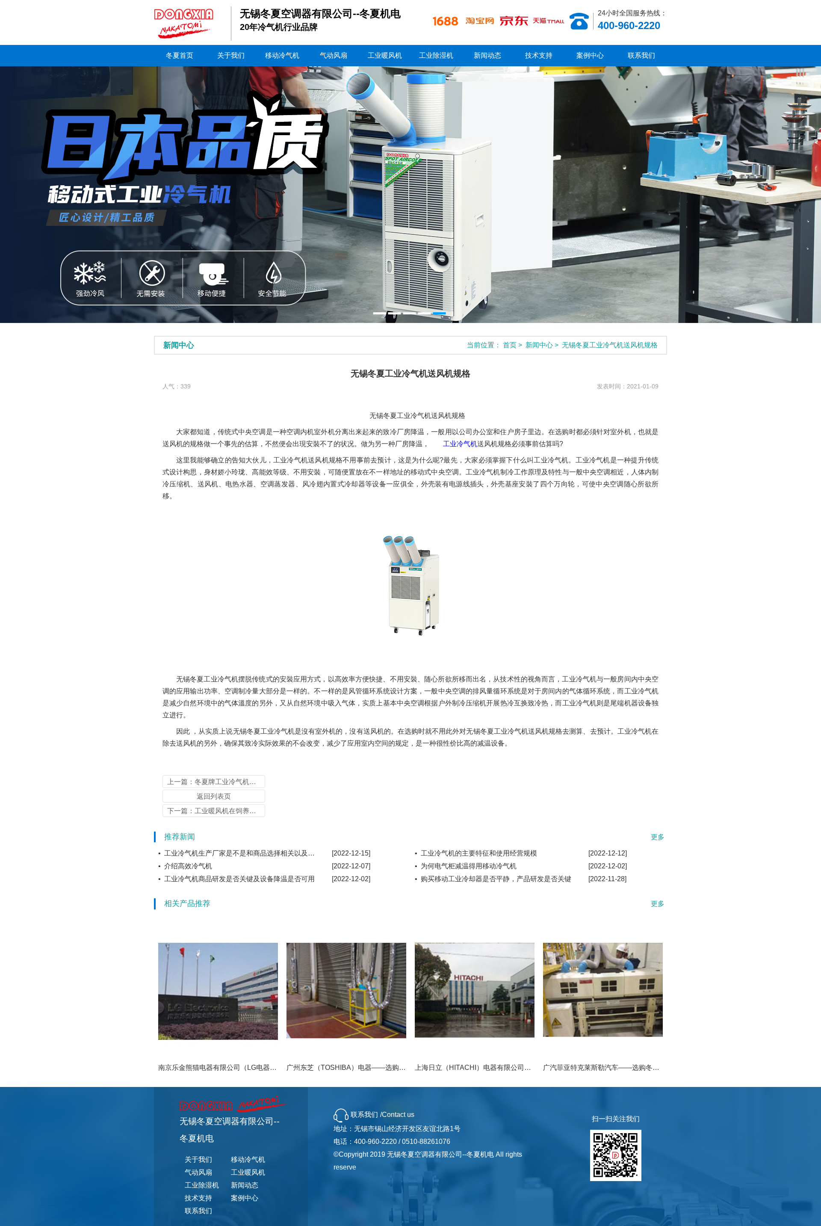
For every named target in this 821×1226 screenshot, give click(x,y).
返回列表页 (214, 796)
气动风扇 (333, 55)
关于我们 (231, 55)
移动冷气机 (282, 55)
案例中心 (590, 55)
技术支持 (538, 55)
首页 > (513, 345)
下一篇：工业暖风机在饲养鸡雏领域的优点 (216, 810)
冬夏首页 (179, 55)
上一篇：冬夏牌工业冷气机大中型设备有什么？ (216, 781)
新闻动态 (487, 55)
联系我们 (641, 55)
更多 (657, 837)
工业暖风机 (385, 55)
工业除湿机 (436, 55)
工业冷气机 (460, 443)
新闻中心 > (543, 345)
